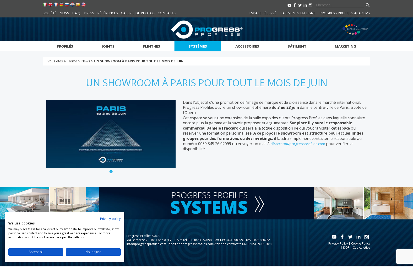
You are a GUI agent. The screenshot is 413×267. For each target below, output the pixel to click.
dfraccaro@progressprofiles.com (298, 143)
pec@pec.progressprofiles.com (191, 244)
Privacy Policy (338, 243)
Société (49, 13)
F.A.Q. (76, 13)
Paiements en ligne (297, 13)
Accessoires (247, 46)
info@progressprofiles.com (146, 244)
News (64, 13)
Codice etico (361, 247)
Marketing (345, 46)
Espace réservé (262, 13)
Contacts (167, 13)
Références (107, 13)
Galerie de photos (138, 13)
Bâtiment (297, 46)
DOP (346, 247)
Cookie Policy (360, 243)
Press (89, 13)
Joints (108, 46)
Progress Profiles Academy (345, 13)
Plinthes (151, 46)
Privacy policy (110, 218)
